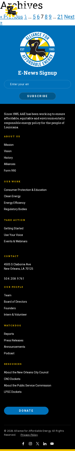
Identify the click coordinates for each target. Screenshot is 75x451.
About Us (12, 136)
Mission (9, 144)
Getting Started (13, 228)
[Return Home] (37, 49)
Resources (13, 363)
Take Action (14, 219)
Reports (9, 333)
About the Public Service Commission (27, 385)
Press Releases (13, 340)
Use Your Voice (13, 235)
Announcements (14, 346)
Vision (8, 151)
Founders (10, 308)
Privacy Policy (29, 434)
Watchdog (12, 325)
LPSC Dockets (13, 391)
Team (7, 295)
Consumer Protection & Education (25, 189)
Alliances (9, 164)
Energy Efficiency (14, 202)
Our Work (12, 181)
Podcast (9, 353)
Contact (11, 256)
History (8, 157)
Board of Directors (15, 301)
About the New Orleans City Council (26, 372)
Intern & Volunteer (15, 314)
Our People (13, 286)
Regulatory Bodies (15, 209)
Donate (26, 410)
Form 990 (10, 170)
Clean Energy (12, 196)
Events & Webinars (15, 241)
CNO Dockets (12, 379)
